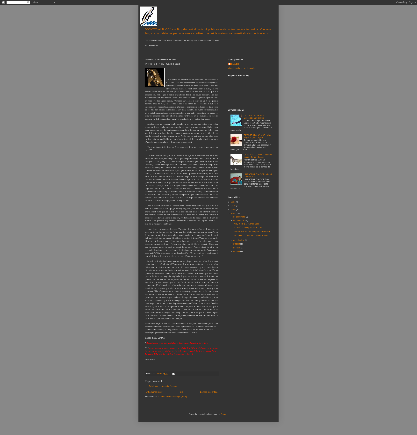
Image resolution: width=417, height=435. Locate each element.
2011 (233, 202)
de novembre (239, 220)
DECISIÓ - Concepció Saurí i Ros (247, 228)
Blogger (224, 414)
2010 (233, 206)
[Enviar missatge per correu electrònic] (174, 374)
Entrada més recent (154, 392)
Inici (181, 392)
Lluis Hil (235, 64)
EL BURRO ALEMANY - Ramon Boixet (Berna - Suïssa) (258, 156)
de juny (236, 251)
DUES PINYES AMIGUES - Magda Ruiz (250, 235)
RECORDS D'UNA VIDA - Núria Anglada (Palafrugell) (258, 136)
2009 (233, 210)
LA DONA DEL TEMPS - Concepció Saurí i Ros (254, 117)
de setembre (239, 240)
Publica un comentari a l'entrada (163, 386)
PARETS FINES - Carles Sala (246, 224)
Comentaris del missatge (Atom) (172, 397)
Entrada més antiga (208, 392)
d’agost (236, 244)
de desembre (239, 217)
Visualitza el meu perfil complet (242, 68)
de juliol (237, 248)
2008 (233, 213)
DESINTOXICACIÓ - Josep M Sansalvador (251, 231)
